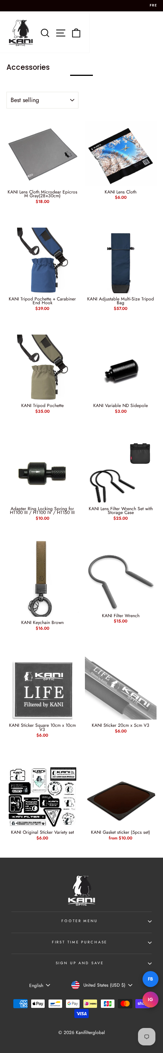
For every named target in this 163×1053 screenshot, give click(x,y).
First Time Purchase (80, 942)
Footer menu (79, 921)
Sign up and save (80, 963)
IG (151, 999)
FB (151, 979)
